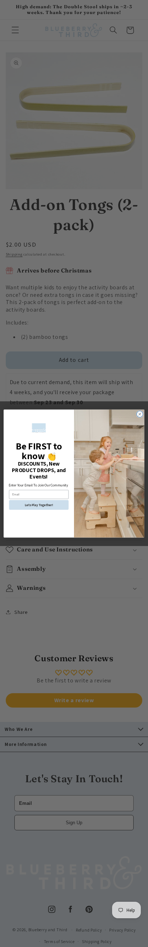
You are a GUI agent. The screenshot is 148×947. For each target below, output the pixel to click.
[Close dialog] (140, 414)
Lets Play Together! (39, 505)
